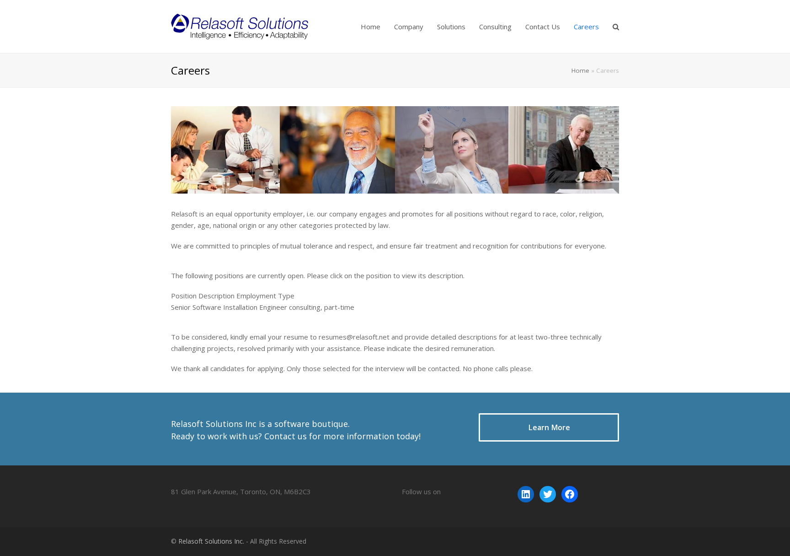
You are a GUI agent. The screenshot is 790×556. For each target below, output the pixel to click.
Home (580, 70)
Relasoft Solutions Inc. (211, 541)
